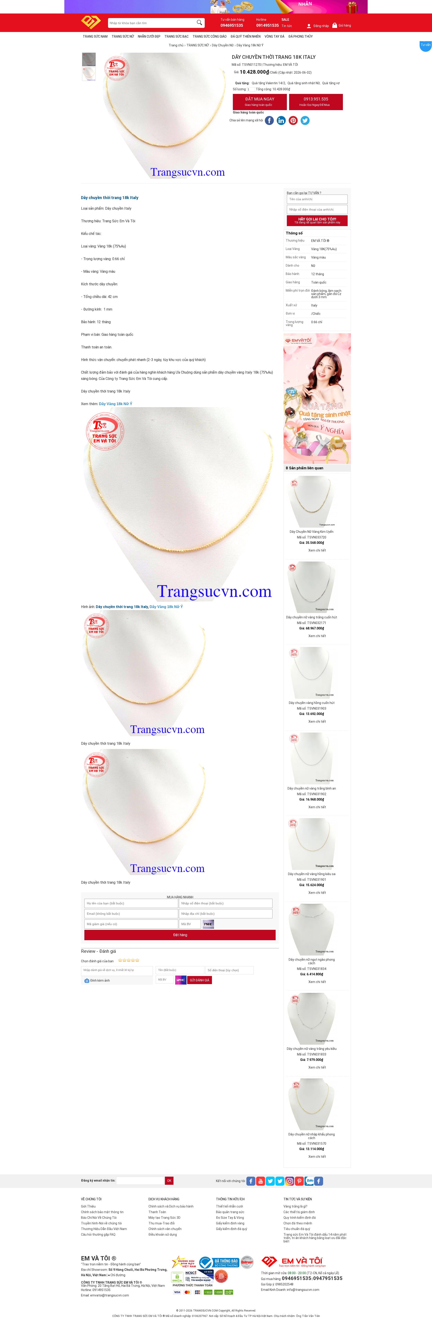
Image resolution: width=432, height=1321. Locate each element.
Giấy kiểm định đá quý (231, 1229)
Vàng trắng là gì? (295, 1206)
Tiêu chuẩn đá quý (297, 1229)
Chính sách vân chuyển (165, 1229)
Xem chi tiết (317, 550)
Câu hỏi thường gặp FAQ (98, 1234)
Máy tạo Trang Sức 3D (164, 1217)
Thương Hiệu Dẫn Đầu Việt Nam (104, 1229)
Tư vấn (426, 45)
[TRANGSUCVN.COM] (91, 27)
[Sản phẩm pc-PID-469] (317, 398)
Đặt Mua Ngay (259, 102)
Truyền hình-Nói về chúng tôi (101, 1223)
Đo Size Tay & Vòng (230, 1217)
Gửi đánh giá (199, 980)
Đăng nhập (321, 26)
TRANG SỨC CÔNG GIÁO (210, 36)
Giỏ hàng (342, 25)
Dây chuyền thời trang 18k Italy (109, 197)
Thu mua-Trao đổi (161, 1223)
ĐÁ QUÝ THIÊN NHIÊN (246, 36)
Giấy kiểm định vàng (230, 1223)
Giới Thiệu (88, 1206)
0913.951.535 (314, 102)
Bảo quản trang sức (230, 1212)
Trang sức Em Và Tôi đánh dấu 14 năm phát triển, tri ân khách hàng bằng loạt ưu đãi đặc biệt (315, 1238)
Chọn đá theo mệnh (298, 1223)
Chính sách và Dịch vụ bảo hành (171, 1206)
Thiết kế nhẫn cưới (229, 1206)
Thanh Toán (157, 1212)
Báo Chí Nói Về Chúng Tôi (99, 1217)
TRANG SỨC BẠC (176, 36)
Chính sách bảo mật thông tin (102, 1212)
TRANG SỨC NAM (95, 36)
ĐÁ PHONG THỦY (300, 36)
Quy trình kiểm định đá (300, 1217)
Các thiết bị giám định (299, 1212)
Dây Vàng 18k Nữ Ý (115, 404)
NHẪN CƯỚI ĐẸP (149, 36)
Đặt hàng (180, 935)
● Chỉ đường (116, 1275)
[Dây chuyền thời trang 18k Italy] (89, 59)
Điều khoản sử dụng (162, 1234)
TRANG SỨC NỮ (123, 36)
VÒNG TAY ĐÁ (274, 36)
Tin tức (286, 26)
